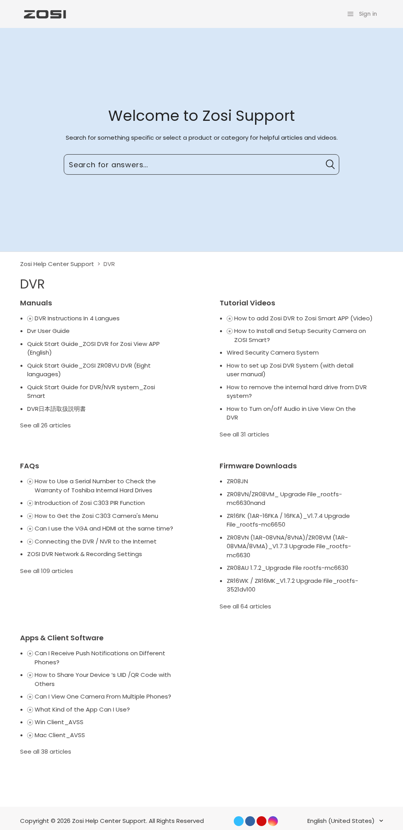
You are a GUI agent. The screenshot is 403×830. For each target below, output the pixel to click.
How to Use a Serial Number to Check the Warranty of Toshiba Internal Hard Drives (95, 485)
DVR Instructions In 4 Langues (77, 318)
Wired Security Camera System (273, 352)
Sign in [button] (368, 14)
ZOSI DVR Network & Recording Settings (84, 554)
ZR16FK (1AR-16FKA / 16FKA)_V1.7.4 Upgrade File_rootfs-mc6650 (288, 520)
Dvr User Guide (48, 331)
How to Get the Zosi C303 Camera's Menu (96, 516)
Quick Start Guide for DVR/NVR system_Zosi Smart (91, 391)
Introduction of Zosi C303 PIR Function (90, 503)
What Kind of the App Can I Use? (82, 709)
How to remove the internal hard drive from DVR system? (297, 391)
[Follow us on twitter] (239, 821)
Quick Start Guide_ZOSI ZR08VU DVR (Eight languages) (89, 370)
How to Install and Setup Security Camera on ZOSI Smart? (300, 335)
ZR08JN (237, 481)
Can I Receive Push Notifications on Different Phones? (100, 657)
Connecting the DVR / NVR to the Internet (96, 541)
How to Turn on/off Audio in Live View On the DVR (291, 413)
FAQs (29, 466)
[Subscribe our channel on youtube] (261, 821)
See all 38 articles (45, 751)
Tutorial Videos (247, 303)
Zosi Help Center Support (57, 264)
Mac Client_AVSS (60, 735)
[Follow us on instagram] (273, 821)
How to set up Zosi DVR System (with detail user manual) (290, 370)
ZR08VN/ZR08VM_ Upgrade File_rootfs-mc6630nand (284, 498)
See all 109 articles (46, 571)
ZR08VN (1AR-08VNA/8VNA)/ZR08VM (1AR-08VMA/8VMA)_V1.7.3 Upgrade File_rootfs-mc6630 (289, 546)
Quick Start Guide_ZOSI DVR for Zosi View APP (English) (93, 348)
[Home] (44, 13)
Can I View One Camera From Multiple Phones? (103, 696)
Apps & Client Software (62, 638)
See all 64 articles (245, 606)
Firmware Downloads (258, 466)
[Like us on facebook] (250, 821)
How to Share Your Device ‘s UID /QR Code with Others (103, 679)
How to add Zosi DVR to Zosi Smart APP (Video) (303, 318)
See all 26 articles (45, 425)
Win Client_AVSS (59, 722)
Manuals (36, 303)
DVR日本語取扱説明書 (56, 409)
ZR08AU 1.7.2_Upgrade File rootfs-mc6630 (287, 568)
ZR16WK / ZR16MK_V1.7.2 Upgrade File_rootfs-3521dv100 (292, 585)
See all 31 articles (244, 434)
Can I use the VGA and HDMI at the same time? (104, 528)
